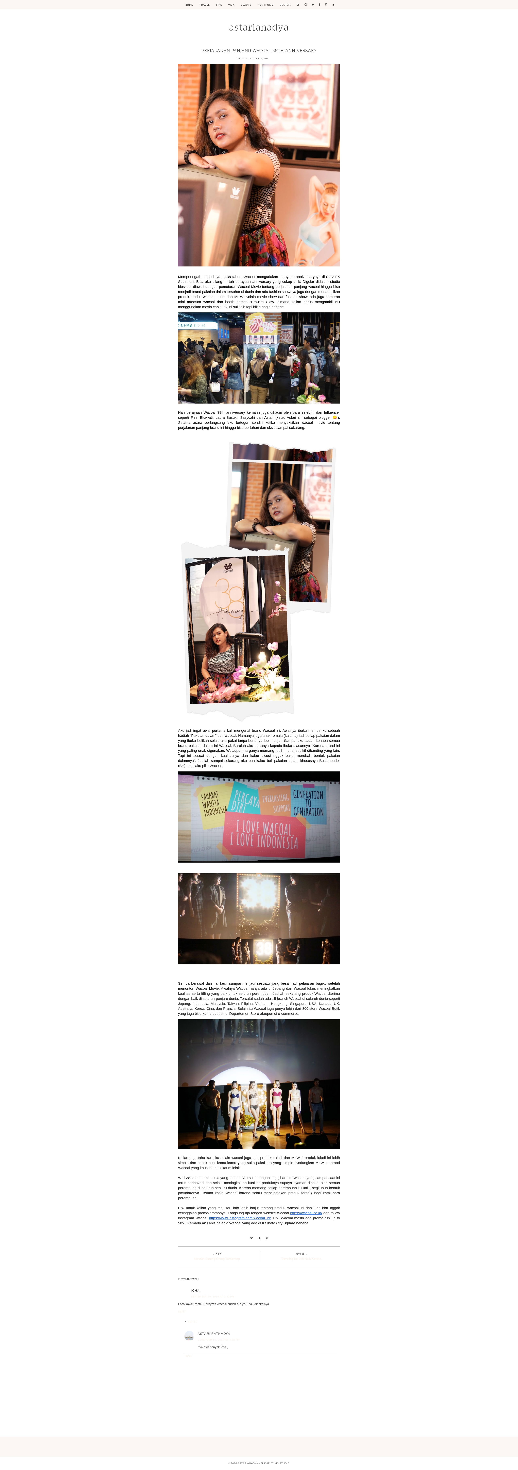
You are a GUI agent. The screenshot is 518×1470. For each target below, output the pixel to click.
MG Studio (282, 1463)
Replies (192, 1322)
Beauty (246, 4)
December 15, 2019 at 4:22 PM (218, 1339)
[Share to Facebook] (259, 1238)
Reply (182, 1311)
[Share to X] (251, 1238)
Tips (219, 4)
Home (189, 4)
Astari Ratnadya (213, 1334)
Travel (204, 4)
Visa (231, 4)
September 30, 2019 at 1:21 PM (212, 1296)
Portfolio (266, 4)
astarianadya (259, 28)
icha (195, 1290)
